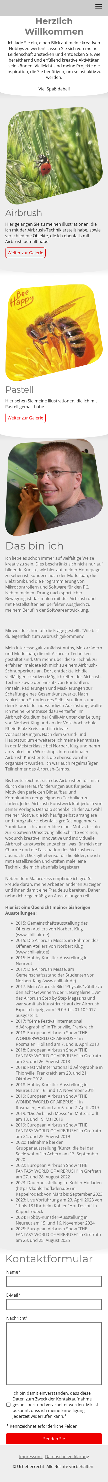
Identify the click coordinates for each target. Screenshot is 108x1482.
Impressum (31, 1456)
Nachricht (17, 1318)
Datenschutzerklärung (67, 1456)
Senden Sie (54, 1439)
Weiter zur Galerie (25, 253)
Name (13, 1272)
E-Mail (13, 1295)
